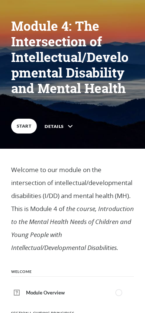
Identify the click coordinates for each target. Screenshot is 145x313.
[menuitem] (72, 292)
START (24, 126)
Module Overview (45, 293)
